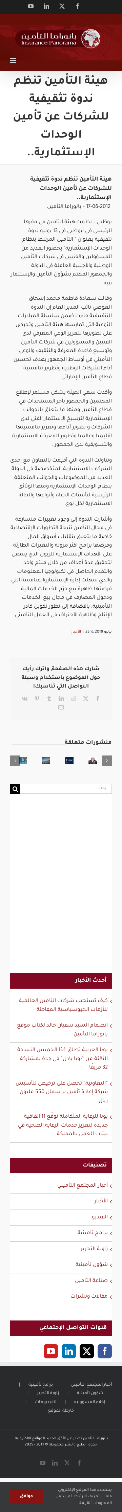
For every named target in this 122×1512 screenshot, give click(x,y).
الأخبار (76, 632)
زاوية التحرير (94, 1249)
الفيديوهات (45, 1402)
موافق (26, 1496)
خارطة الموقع (61, 1411)
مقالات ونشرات (89, 1297)
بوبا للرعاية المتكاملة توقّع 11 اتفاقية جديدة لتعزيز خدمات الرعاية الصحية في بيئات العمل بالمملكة (63, 1125)
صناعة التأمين (91, 1281)
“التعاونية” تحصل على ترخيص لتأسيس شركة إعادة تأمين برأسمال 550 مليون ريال (62, 1092)
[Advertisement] (61, 887)
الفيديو (100, 1217)
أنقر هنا (85, 1503)
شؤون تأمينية (92, 1265)
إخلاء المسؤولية (89, 1402)
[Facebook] (105, 1351)
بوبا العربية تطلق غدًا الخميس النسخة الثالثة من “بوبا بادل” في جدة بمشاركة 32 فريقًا (62, 1059)
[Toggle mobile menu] (13, 60)
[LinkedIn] (69, 1351)
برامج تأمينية (93, 1233)
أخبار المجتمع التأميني (82, 1186)
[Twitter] (87, 1351)
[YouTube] (51, 1351)
